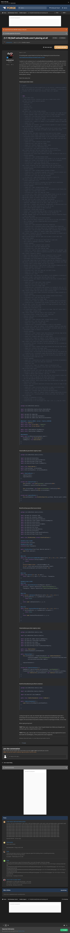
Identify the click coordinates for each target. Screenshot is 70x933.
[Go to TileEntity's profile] (4, 880)
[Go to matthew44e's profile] (4, 843)
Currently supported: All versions (12, 33)
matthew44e (11, 847)
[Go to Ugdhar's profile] (4, 852)
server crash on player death (14, 879)
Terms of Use (21, 931)
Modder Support (26, 42)
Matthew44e (10, 842)
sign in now (34, 750)
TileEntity (10, 885)
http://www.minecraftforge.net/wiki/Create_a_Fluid (32, 57)
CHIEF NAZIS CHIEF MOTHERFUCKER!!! (16, 821)
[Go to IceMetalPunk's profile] (4, 42)
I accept (65, 930)
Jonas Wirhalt (11, 838)
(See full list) (64, 890)
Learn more (2, 2)
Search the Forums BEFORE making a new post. (16, 29)
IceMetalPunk (9, 42)
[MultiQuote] (19, 743)
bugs (8, 851)
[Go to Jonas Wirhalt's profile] (4, 822)
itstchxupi (10, 875)
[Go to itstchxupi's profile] (4, 861)
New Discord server (9, 767)
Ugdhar (9, 856)
